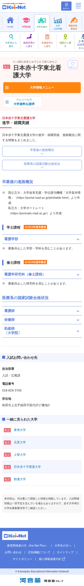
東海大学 (20, 430)
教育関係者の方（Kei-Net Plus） (27, 545)
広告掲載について (39, 552)
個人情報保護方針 (50, 559)
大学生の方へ (62, 545)
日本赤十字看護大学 (27, 466)
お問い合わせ (13, 552)
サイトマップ (65, 552)
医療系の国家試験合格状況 (42, 163)
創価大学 (20, 479)
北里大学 (20, 442)
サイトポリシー (22, 559)
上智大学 (20, 454)
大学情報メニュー (42, 87)
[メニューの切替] (78, 6)
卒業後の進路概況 (42, 150)
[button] (79, 41)
